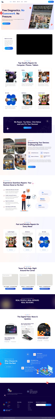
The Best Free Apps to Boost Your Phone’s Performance (43, 338)
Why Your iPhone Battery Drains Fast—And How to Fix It (27, 324)
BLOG (22, 1)
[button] (49, 24)
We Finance (24, 92)
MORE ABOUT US (31, 166)
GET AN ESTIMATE (8, 48)
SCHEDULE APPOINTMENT (7, 23)
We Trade (7, 92)
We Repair (7, 70)
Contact (18, 407)
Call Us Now (7, 410)
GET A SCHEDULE (8, 366)
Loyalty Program (41, 92)
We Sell (39, 70)
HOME (11, 1)
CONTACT (25, 1)
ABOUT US (18, 1)
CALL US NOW (51, 1)
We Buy (23, 70)
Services (18, 406)
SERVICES (14, 1)
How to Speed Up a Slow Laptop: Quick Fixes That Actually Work (10, 338)
